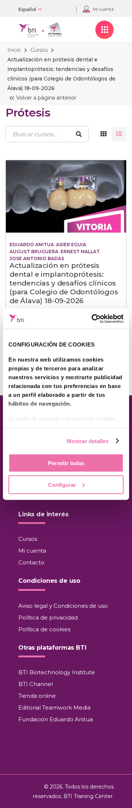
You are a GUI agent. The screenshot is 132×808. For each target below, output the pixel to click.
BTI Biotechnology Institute (56, 672)
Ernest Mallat (80, 251)
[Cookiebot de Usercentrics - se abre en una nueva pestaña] (93, 318)
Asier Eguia (71, 244)
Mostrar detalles (88, 441)
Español (27, 9)
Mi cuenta (32, 550)
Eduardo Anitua (32, 244)
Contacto (31, 562)
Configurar (62, 484)
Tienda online (37, 695)
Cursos (39, 50)
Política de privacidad (48, 617)
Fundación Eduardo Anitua (55, 719)
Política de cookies (44, 629)
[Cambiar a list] (119, 134)
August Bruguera (34, 251)
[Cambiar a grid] (103, 134)
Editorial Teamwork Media (54, 707)
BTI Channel (35, 683)
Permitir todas (66, 463)
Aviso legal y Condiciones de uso (63, 605)
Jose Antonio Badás (37, 258)
